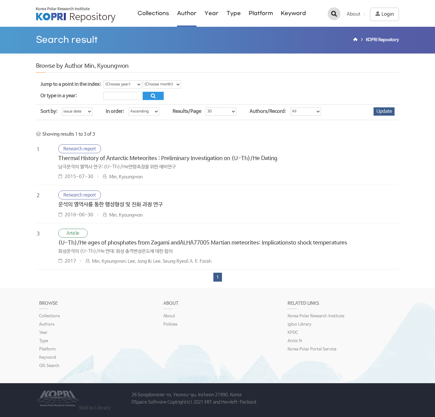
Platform (261, 13)
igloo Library (299, 324)
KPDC (293, 332)
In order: (115, 111)
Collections (153, 13)
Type (233, 13)
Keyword (293, 13)
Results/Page (187, 111)
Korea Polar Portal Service (312, 349)
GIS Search (49, 365)
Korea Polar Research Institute (316, 316)
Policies (170, 324)
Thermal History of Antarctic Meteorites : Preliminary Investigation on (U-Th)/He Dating (167, 158)
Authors (46, 324)
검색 (334, 13)
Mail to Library (95, 408)
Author (186, 13)
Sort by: (48, 111)
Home (356, 40)
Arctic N (295, 341)
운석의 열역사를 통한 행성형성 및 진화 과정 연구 (110, 205)
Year (211, 13)
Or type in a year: (58, 95)
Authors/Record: (268, 111)
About (353, 14)
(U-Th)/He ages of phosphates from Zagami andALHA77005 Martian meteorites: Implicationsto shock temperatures (202, 243)
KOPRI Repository (75, 14)
